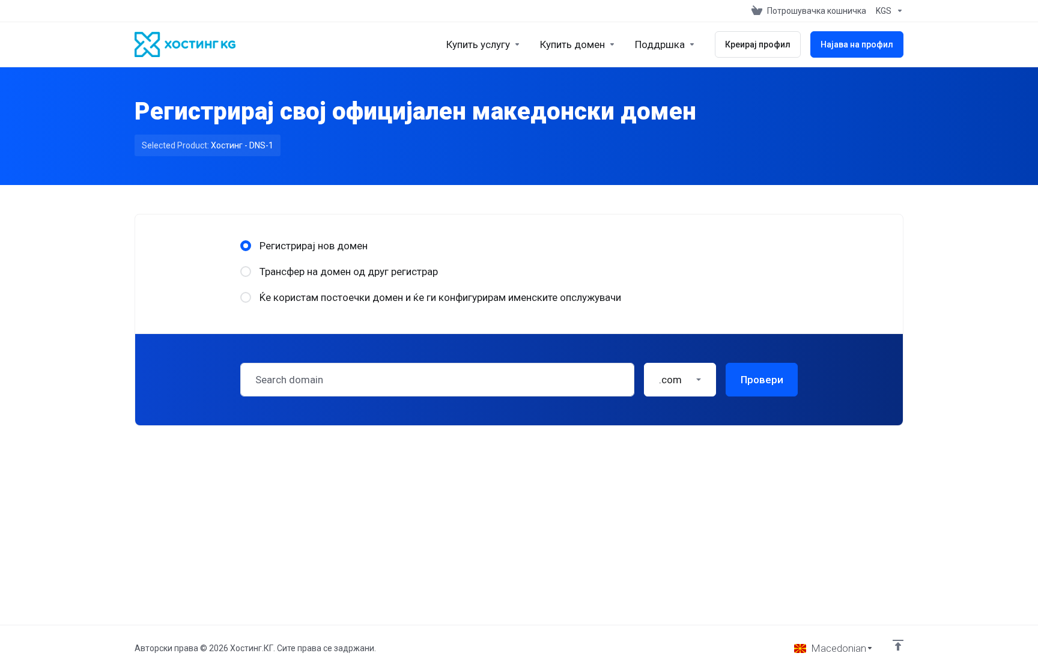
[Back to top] (898, 645)
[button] (680, 379)
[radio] (245, 245)
